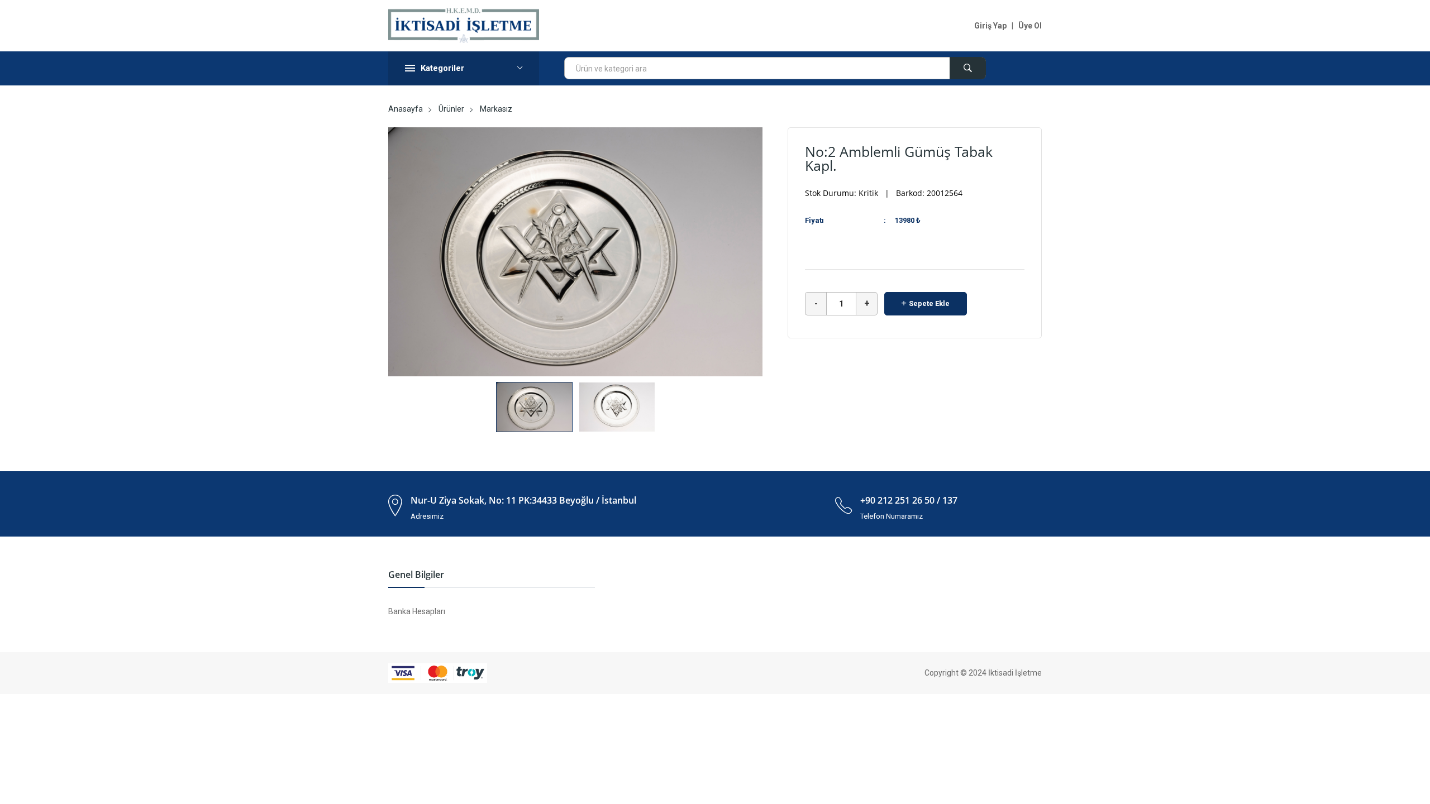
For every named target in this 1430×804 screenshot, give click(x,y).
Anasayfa (405, 108)
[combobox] (775, 68)
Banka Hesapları (416, 611)
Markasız (496, 108)
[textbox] (775, 69)
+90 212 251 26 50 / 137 (908, 500)
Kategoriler (442, 68)
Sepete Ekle (929, 303)
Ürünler (451, 108)
